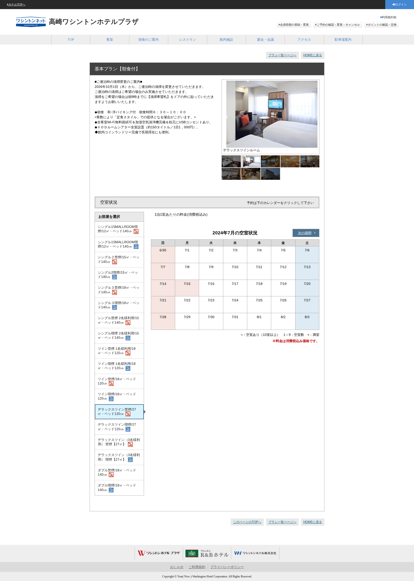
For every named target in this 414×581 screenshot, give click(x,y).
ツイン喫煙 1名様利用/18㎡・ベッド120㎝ (117, 366)
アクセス (304, 39)
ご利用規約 (197, 567)
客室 (109, 39)
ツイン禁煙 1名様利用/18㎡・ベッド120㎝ (117, 351)
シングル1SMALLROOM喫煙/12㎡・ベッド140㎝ (118, 244)
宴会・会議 (265, 39)
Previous (226, 116)
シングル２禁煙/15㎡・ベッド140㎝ (118, 259)
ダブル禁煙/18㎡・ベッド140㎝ (117, 472)
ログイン (401, 4)
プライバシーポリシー (227, 567)
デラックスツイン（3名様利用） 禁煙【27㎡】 (119, 442)
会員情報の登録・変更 (294, 24)
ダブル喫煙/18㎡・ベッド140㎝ (117, 487)
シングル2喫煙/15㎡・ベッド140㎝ (118, 275)
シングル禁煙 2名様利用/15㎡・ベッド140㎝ (118, 320)
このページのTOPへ (247, 522)
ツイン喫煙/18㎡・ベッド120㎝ (117, 396)
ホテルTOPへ (16, 4)
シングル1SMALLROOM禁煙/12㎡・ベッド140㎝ (118, 229)
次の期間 (304, 233)
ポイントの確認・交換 (382, 24)
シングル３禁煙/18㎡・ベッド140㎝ (118, 290)
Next (314, 116)
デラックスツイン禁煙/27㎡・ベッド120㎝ (117, 411)
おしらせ (177, 567)
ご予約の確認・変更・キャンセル (338, 24)
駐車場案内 (343, 39)
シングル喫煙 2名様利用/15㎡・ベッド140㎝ (118, 335)
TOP (71, 39)
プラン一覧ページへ (282, 55)
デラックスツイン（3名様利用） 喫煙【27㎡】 (119, 457)
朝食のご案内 (148, 39)
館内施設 (226, 39)
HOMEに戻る (312, 55)
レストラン (187, 39)
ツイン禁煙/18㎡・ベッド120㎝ (117, 381)
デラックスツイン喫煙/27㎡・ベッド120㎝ (117, 427)
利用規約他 (389, 17)
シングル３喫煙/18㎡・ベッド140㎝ (118, 305)
